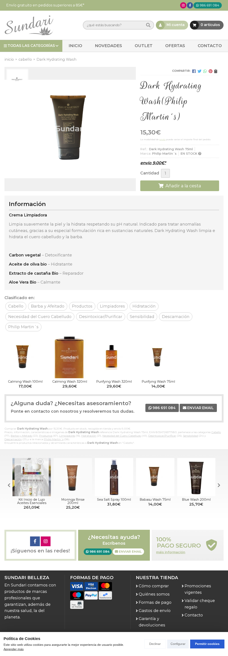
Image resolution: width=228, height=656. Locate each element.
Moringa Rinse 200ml (73, 501)
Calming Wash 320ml (69, 382)
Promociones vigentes (198, 589)
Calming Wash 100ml (25, 382)
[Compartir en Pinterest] (210, 71)
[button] (219, 485)
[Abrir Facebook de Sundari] (190, 5)
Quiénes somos (154, 594)
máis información (170, 552)
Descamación (13, 439)
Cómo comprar (154, 586)
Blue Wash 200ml (196, 500)
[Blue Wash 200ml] (196, 477)
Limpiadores (67, 435)
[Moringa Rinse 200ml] (73, 477)
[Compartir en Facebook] (194, 71)
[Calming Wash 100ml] (25, 357)
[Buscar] (148, 25)
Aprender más (14, 649)
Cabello (216, 432)
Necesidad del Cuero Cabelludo (121, 435)
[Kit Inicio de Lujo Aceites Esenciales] (31, 477)
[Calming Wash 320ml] (69, 357)
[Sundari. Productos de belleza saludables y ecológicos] (28, 25)
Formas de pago (155, 602)
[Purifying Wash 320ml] (114, 357)
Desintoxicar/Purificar (162, 435)
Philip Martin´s (53, 439)
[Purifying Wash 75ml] (158, 357)
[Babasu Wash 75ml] (155, 477)
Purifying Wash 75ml (158, 382)
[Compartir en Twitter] (199, 71)
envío (162, 139)
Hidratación (88, 435)
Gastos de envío (155, 610)
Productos (45, 435)
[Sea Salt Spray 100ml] (114, 477)
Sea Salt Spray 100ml (114, 500)
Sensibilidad (190, 435)
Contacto (194, 615)
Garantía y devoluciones (152, 622)
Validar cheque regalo (200, 604)
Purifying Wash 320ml (114, 382)
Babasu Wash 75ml (155, 500)
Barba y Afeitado (21, 435)
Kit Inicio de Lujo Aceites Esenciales (31, 501)
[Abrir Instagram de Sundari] (183, 5)
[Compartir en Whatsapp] (205, 71)
